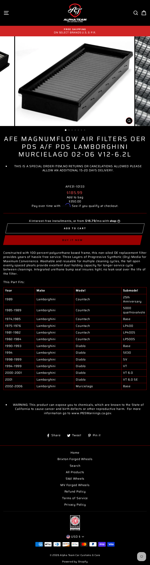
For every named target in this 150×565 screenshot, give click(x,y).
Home (75, 452)
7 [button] (85, 130)
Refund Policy (75, 491)
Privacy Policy (75, 504)
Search (75, 465)
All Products (75, 472)
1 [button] (66, 130)
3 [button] (72, 130)
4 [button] (76, 130)
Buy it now (72, 240)
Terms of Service (75, 498)
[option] (75, 31)
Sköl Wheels (75, 478)
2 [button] (69, 130)
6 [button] (82, 130)
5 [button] (79, 130)
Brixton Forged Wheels (75, 459)
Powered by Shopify (75, 562)
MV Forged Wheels (74, 485)
